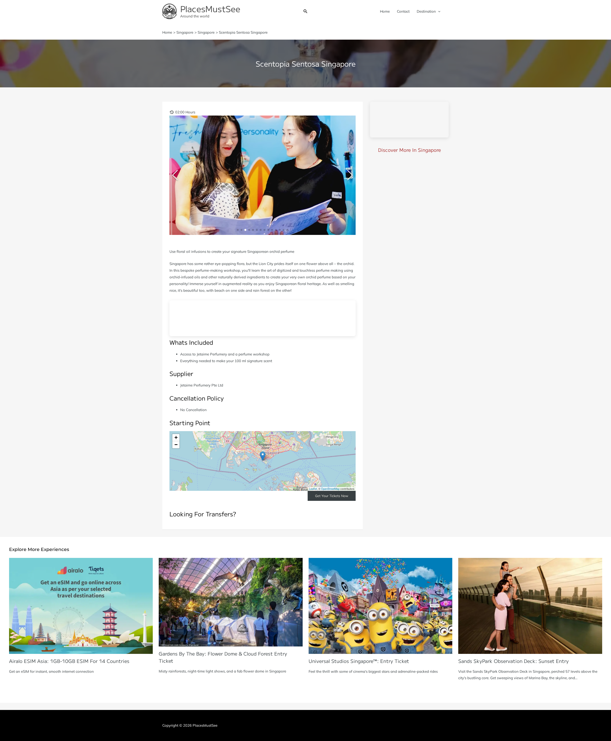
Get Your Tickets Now (331, 496)
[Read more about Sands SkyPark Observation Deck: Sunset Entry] (530, 605)
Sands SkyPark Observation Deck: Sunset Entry (513, 660)
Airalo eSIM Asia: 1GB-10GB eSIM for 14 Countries (69, 660)
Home (385, 11)
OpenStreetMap (330, 489)
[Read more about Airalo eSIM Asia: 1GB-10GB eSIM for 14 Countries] (81, 605)
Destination (426, 11)
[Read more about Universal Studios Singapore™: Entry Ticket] (381, 605)
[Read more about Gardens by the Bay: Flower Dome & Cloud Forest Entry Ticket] (231, 602)
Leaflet (313, 489)
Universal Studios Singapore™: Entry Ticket (359, 660)
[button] (305, 11)
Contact (403, 11)
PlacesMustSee (210, 8)
